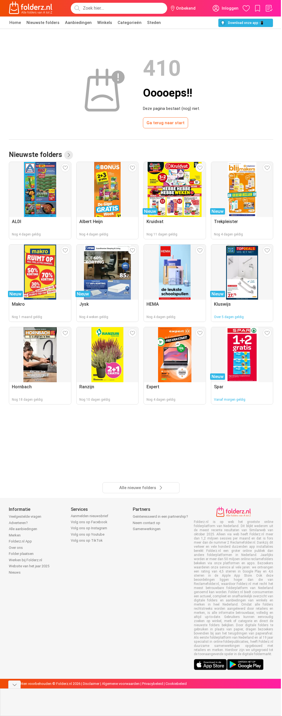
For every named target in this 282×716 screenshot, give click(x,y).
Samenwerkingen (147, 529)
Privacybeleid (152, 684)
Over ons (16, 548)
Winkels (104, 22)
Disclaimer (91, 684)
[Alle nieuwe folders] (68, 155)
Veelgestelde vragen (25, 516)
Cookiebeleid (176, 684)
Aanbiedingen (78, 22)
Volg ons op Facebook (89, 522)
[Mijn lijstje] (268, 8)
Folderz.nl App (20, 541)
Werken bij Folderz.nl (25, 560)
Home (15, 22)
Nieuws (15, 572)
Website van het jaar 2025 (29, 566)
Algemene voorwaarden (121, 684)
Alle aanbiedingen (23, 529)
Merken (15, 535)
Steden (154, 22)
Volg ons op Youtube (87, 534)
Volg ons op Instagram (89, 528)
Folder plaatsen (21, 554)
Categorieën (130, 22)
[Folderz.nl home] (30, 8)
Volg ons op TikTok (87, 540)
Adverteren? (18, 523)
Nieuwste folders (42, 22)
